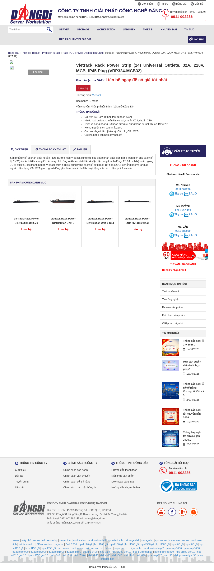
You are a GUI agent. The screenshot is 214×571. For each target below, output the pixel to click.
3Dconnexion (44, 544)
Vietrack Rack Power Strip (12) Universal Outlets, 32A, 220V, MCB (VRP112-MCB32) (137, 221)
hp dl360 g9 (132, 544)
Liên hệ (198, 3)
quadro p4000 (21, 551)
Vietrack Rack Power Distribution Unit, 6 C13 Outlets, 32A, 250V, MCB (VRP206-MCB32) (100, 221)
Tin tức (164, 3)
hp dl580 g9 (163, 544)
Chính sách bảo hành (75, 470)
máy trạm (104, 551)
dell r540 (117, 555)
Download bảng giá (122, 481)
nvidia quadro (26, 544)
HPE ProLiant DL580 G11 (75, 39)
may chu (59, 544)
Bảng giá (181, 3)
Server (64, 29)
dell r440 (105, 555)
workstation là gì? (154, 548)
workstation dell (97, 540)
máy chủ (26, 540)
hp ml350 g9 (49, 548)
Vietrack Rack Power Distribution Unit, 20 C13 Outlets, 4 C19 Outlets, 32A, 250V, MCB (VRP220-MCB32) (26, 221)
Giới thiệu (147, 3)
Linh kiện (129, 29)
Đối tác (19, 475)
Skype (178, 193)
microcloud (106, 548)
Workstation (106, 29)
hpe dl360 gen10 (143, 551)
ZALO (193, 193)
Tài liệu (82, 149)
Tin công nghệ (170, 299)
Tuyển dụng (22, 481)
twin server (92, 548)
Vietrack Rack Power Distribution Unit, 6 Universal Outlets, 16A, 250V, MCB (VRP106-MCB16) (63, 221)
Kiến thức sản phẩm (173, 315)
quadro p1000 (56, 551)
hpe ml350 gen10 (38, 555)
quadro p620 (155, 555)
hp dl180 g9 (116, 544)
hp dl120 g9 (85, 544)
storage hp (147, 540)
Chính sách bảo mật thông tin (80, 487)
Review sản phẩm (172, 307)
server (16, 540)
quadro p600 (73, 551)
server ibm (65, 540)
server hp (52, 540)
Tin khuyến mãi (171, 291)
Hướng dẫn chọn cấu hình (126, 487)
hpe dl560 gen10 (164, 551)
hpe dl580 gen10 (185, 551)
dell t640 (141, 555)
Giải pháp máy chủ (172, 323)
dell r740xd (80, 555)
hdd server (78, 548)
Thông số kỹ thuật (52, 149)
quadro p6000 (174, 548)
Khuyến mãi (169, 29)
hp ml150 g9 (32, 548)
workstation (79, 540)
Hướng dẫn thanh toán (124, 470)
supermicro (120, 548)
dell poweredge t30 (185, 555)
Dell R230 (71, 544)
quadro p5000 (192, 548)
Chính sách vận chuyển (76, 475)
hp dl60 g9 (178, 544)
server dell (39, 540)
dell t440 (129, 555)
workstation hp (116, 540)
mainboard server (179, 540)
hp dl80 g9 (192, 544)
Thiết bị (148, 29)
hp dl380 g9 (147, 544)
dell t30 (168, 555)
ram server (64, 548)
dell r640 (55, 555)
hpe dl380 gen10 (121, 551)
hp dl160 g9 (101, 544)
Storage (83, 29)
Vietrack (96, 95)
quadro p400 (90, 551)
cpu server (161, 540)
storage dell (132, 540)
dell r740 (67, 555)
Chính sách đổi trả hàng (76, 481)
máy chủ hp (135, 548)
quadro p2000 (39, 551)
